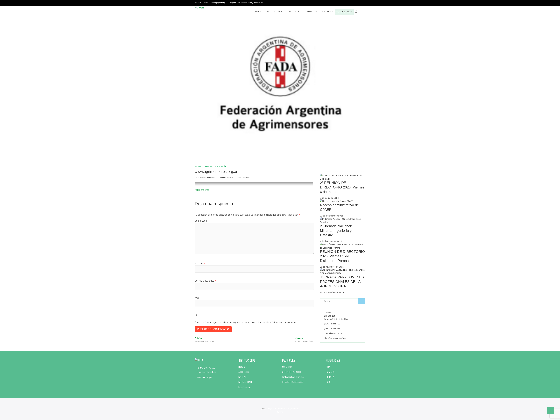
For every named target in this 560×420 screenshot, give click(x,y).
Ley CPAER (242, 377)
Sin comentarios (243, 177)
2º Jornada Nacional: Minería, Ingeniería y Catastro (336, 230)
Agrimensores (202, 189)
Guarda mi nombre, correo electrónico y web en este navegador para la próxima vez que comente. (246, 322)
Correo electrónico (205, 280)
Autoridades (243, 371)
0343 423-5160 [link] (201, 2)
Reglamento (287, 366)
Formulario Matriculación (292, 382)
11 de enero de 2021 (225, 177)
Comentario (202, 220)
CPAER (263, 408)
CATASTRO (330, 371)
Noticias (312, 12)
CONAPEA (330, 377)
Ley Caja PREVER (245, 382)
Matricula (294, 12)
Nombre (200, 263)
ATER (328, 366)
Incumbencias (244, 387)
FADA (328, 382)
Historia (241, 366)
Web (197, 297)
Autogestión (344, 12)
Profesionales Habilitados (293, 377)
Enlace (198, 166)
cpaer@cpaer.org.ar (219, 2)
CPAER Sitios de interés (215, 166)
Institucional (274, 12)
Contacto (327, 12)
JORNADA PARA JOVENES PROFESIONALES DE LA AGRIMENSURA (342, 281)
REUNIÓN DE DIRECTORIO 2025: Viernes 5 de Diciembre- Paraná (342, 256)
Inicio (258, 12)
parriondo (210, 177)
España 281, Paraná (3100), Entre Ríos (246, 2)
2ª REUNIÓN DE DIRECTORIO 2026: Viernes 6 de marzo (342, 187)
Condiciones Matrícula (291, 371)
